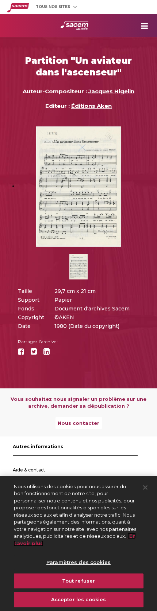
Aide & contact (29, 470)
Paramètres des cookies (78, 562)
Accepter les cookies (78, 599)
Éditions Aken (91, 105)
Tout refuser (78, 581)
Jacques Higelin (111, 91)
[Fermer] (145, 487)
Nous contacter (78, 423)
